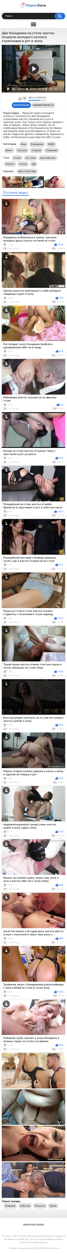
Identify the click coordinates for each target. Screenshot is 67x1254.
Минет (9, 150)
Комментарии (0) (43, 105)
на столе (30, 157)
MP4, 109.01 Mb (27, 171)
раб (34, 164)
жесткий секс (48, 157)
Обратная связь (33, 1224)
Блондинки (37, 144)
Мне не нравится (24, 98)
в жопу (23, 164)
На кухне (40, 1205)
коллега (10, 164)
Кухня (53, 1205)
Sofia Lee (25, 1205)
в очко (17, 157)
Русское (22, 150)
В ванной (10, 1205)
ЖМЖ (51, 144)
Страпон (36, 150)
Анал (23, 144)
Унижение (51, 150)
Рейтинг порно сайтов (20, 1248)
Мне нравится (20, 98)
